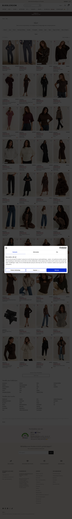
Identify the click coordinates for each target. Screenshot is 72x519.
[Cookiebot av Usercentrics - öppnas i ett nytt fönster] (60, 248)
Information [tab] (36, 252)
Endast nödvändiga (15, 270)
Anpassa (35, 270)
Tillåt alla (56, 270)
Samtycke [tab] (15, 252)
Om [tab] (57, 252)
